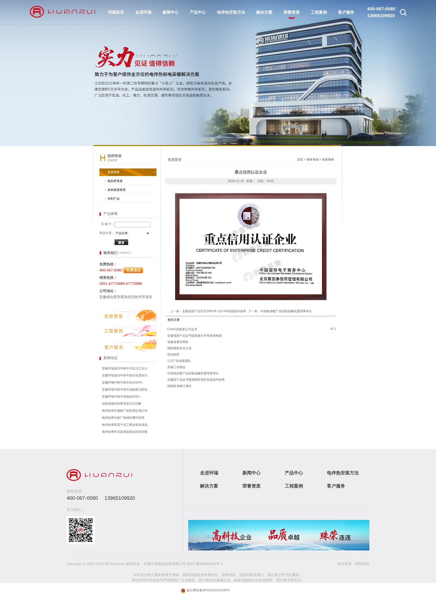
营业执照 (173, 354)
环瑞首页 (116, 12)
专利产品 (113, 198)
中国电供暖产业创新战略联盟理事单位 (286, 311)
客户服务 (346, 12)
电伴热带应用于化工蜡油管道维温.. (125, 425)
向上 (334, 328)
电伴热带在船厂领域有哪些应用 (123, 417)
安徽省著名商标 (177, 342)
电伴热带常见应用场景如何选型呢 (124, 432)
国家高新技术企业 (179, 348)
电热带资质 (115, 181)
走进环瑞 (143, 12)
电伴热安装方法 (231, 12)
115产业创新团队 (179, 361)
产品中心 (198, 12)
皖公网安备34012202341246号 (208, 590)
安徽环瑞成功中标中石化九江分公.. (125, 368)
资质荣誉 (113, 172)
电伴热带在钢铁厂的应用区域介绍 (124, 410)
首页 (300, 159)
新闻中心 (170, 12)
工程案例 (319, 12)
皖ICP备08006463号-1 (205, 564)
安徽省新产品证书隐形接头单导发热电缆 (194, 335)
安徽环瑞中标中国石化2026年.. (123, 382)
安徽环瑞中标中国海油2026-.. (122, 396)
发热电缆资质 (116, 190)
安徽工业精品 (176, 367)
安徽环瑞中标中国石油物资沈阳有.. (125, 389)
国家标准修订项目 (179, 386)
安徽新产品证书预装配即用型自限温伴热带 (196, 379)
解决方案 (264, 12)
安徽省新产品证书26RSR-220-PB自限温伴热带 (214, 311)
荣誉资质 (292, 12)
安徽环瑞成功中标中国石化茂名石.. (125, 375)
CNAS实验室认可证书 (182, 329)
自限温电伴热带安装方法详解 (121, 403)
